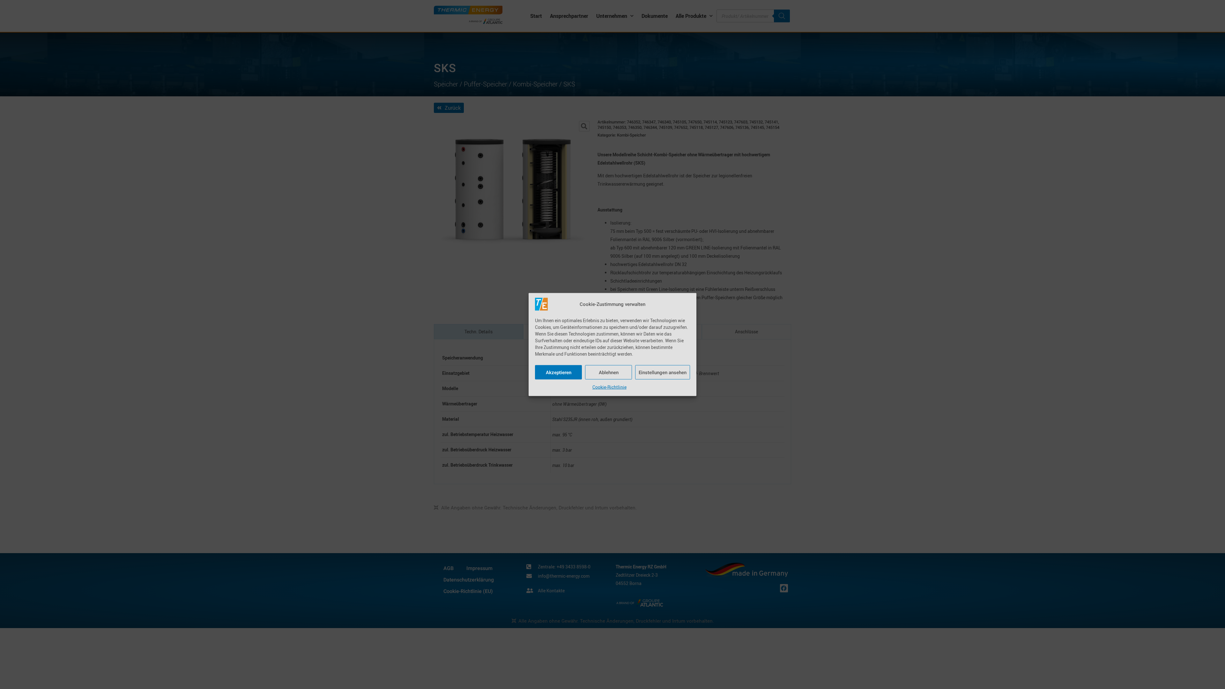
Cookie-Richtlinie (609, 387)
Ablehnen (609, 372)
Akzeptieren (558, 372)
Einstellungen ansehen (663, 372)
